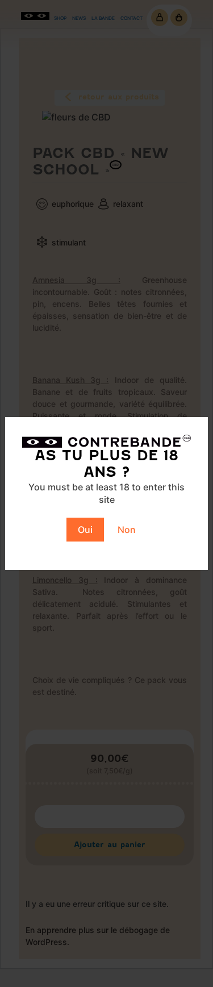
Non (127, 529)
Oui (85, 529)
